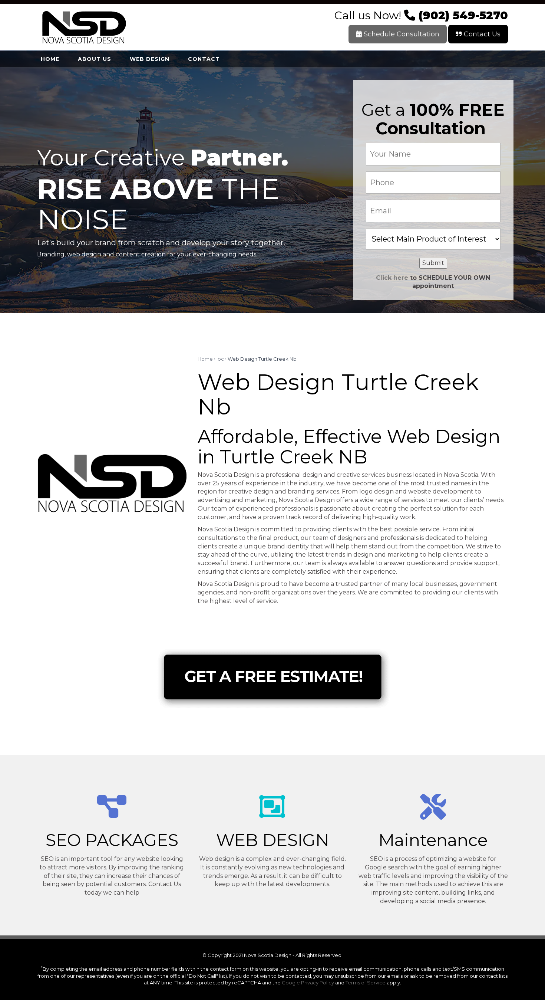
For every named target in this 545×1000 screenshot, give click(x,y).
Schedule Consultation (400, 34)
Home (205, 359)
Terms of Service (366, 983)
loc (220, 359)
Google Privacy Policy (308, 983)
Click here (392, 277)
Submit (433, 262)
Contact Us (481, 34)
